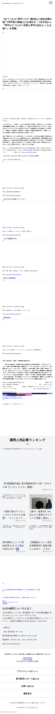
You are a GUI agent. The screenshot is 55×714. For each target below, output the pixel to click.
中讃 (33, 393)
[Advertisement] (27, 11)
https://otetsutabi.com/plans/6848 (13, 353)
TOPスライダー (21, 395)
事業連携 (5, 393)
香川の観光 (14, 393)
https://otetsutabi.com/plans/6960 (13, 274)
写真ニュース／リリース (40, 393)
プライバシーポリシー (27, 671)
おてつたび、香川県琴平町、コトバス (12, 396)
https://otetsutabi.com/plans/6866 (13, 195)
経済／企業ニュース (12, 395)
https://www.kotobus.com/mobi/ (29, 152)
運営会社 (27, 693)
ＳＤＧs (9, 393)
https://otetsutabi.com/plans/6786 (13, 314)
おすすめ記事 (28, 395)
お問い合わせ (27, 686)
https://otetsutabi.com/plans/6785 (13, 235)
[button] (15, 392)
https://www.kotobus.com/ (43, 388)
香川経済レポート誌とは (27, 679)
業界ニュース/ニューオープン (24, 393)
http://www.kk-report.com (11, 644)
